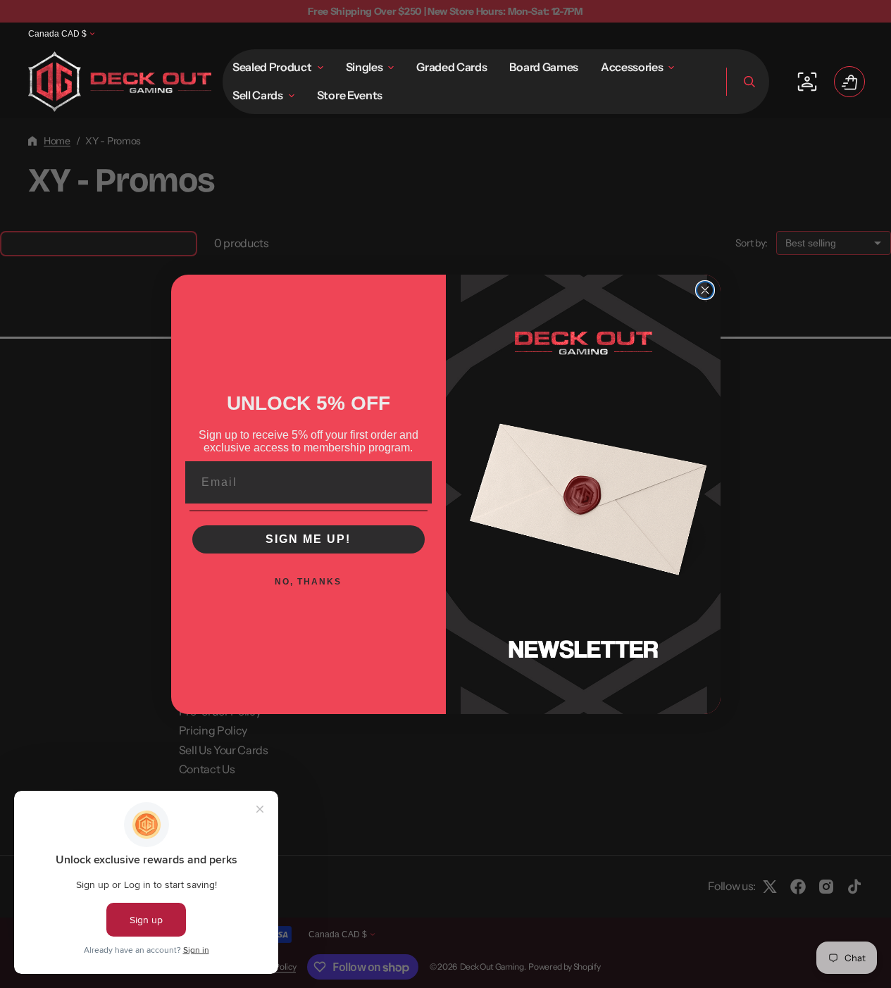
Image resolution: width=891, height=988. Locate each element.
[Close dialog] (705, 290)
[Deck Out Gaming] (119, 82)
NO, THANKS (308, 582)
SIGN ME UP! (308, 539)
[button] (747, 82)
